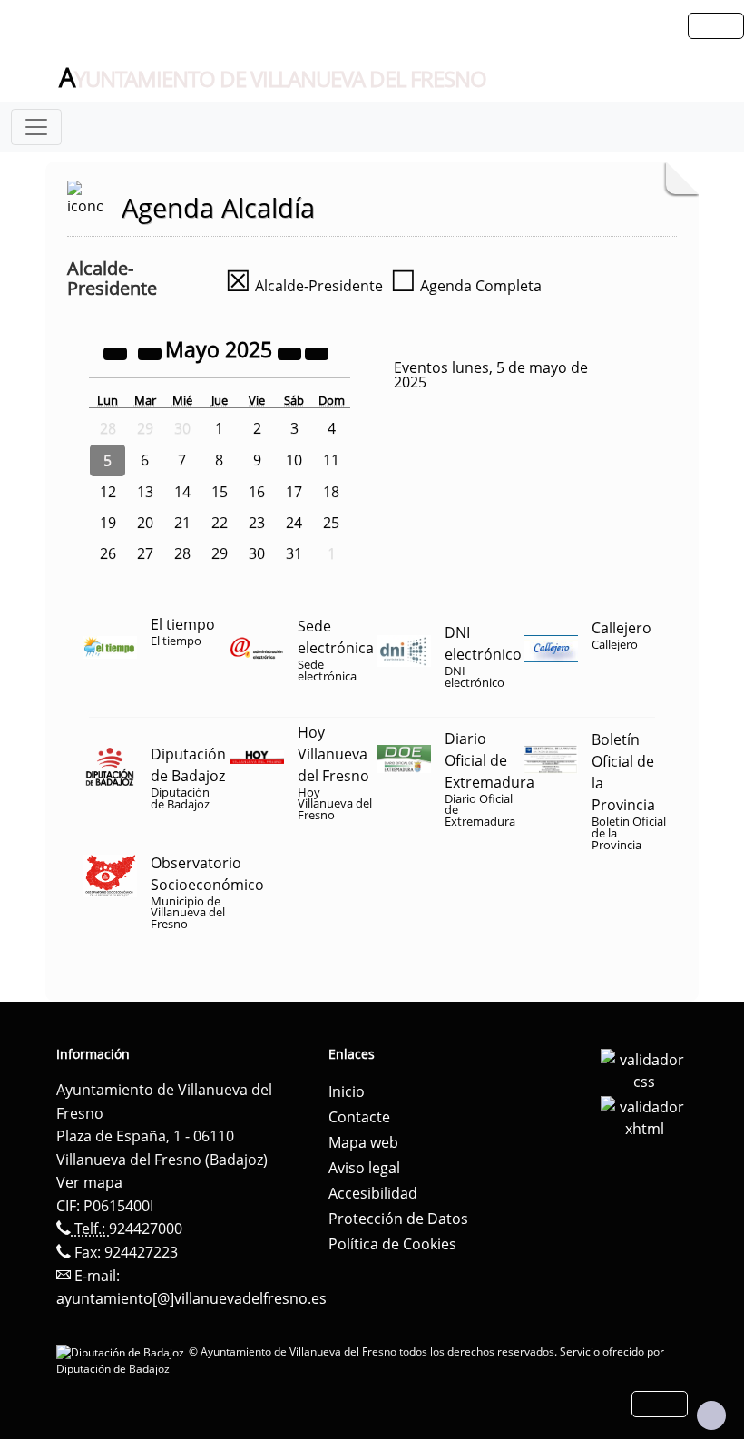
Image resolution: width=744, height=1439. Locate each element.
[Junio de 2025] (316, 352)
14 (182, 492)
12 (108, 492)
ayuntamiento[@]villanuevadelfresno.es (191, 1298)
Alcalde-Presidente (304, 286)
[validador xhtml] (644, 1116)
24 (294, 523)
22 (219, 523)
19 (108, 523)
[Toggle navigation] (36, 127)
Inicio (346, 1091)
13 (145, 492)
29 (219, 553)
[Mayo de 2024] (117, 352)
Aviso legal (364, 1168)
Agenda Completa (466, 286)
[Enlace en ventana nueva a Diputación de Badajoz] (122, 1351)
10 (294, 460)
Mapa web (363, 1142)
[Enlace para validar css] (644, 1069)
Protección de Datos (398, 1219)
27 (145, 553)
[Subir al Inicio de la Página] (711, 1415)
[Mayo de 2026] (291, 352)
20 (145, 523)
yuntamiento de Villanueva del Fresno (272, 78)
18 (331, 492)
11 (331, 460)
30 (257, 553)
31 (294, 553)
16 (257, 492)
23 (257, 523)
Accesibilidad (372, 1193)
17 (294, 492)
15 (219, 492)
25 (331, 523)
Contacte (359, 1117)
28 (182, 553)
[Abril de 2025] (151, 352)
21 (182, 523)
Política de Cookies (392, 1244)
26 (108, 553)
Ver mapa (89, 1182)
